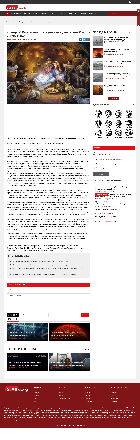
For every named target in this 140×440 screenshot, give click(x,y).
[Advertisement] (48, 119)
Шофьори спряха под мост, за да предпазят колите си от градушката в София (119, 75)
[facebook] (80, 39)
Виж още (114, 98)
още (86, 349)
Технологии (57, 13)
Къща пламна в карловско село (117, 86)
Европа (87, 398)
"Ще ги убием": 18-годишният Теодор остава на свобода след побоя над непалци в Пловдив (111, 203)
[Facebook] (133, 2)
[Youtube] (129, 2)
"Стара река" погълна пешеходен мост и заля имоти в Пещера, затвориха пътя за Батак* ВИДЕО (117, 63)
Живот (91, 13)
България (16, 13)
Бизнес (45, 13)
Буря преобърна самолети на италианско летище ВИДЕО (116, 39)
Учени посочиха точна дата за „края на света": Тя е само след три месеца (113, 195)
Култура (35, 395)
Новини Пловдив (64, 398)
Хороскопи (80, 13)
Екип (112, 395)
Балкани (87, 395)
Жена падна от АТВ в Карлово (105, 217)
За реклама (114, 398)
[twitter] (84, 39)
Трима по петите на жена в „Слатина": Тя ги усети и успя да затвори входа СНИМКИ (113, 188)
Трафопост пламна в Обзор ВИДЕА (107, 209)
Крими (27, 13)
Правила (113, 392)
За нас (17, 2)
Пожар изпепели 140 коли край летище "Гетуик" (116, 51)
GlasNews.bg (12, 39)
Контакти (10, 2)
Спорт (70, 13)
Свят (35, 13)
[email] (88, 39)
